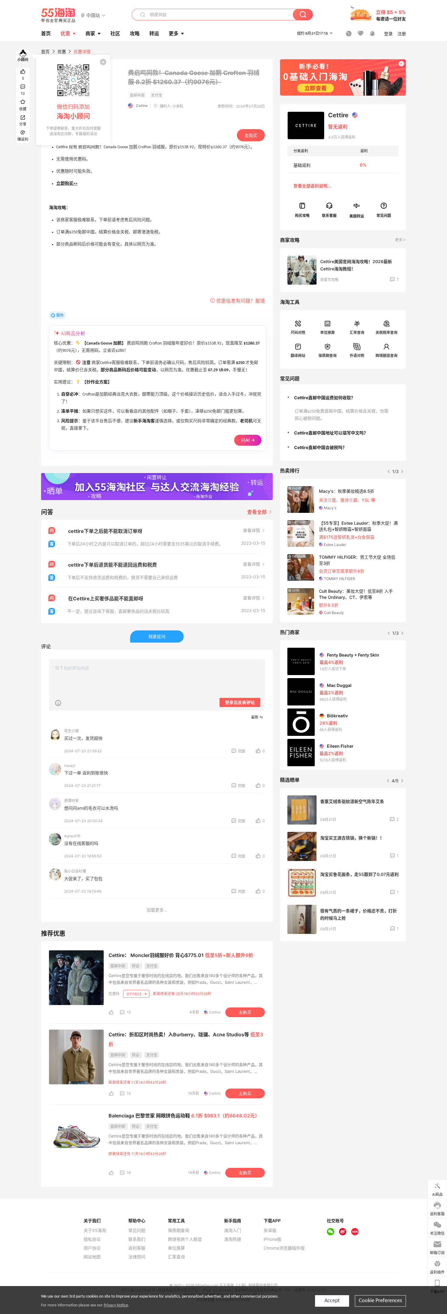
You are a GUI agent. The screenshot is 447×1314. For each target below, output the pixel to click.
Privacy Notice (116, 1305)
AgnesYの (72, 836)
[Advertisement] (343, 991)
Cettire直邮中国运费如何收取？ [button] (324, 397)
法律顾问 (136, 1256)
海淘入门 (232, 1230)
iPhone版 (272, 1239)
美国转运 (356, 216)
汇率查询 (357, 332)
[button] (93, 15)
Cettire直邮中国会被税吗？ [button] (320, 447)
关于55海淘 (95, 1230)
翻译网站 (298, 355)
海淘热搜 (232, 1239)
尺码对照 (298, 332)
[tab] (343, 397)
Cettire (141, 105)
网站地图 (92, 1256)
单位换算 (327, 332)
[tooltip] (73, 100)
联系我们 (136, 1239)
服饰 (60, 315)
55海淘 (58, 15)
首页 (45, 51)
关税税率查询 (386, 332)
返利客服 (136, 1248)
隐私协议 (92, 1239)
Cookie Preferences (380, 1301)
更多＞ (400, 240)
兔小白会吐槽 (75, 871)
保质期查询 (327, 355)
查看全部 (257, 512)
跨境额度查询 (386, 355)
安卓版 (270, 1230)
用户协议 (92, 1248)
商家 (90, 33)
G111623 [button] (134, 994)
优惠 (65, 33)
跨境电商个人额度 (185, 1239)
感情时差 (71, 800)
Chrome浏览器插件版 (284, 1248)
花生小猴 (71, 731)
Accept (332, 1301)
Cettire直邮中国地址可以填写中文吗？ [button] (331, 432)
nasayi (69, 765)
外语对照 (357, 355)
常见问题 (136, 1230)
